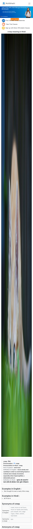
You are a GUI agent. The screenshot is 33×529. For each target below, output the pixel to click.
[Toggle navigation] (29, 3)
